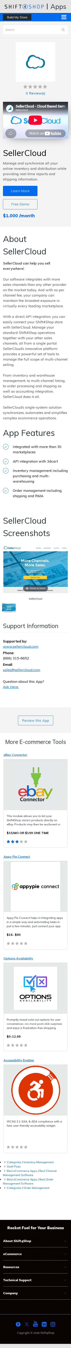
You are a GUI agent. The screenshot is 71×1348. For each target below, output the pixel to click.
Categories (14, 1162)
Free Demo (20, 204)
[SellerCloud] (9, 608)
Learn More (20, 191)
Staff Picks (14, 1166)
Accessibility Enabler (19, 1060)
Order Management (36, 1188)
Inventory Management (39, 1162)
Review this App (35, 720)
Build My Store (17, 17)
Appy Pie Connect (17, 857)
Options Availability (18, 958)
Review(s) (35, 93)
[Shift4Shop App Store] (24, 6)
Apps (58, 6)
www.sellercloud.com (20, 646)
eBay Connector (15, 755)
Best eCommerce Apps (22, 1171)
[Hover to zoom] (35, 568)
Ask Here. (11, 687)
